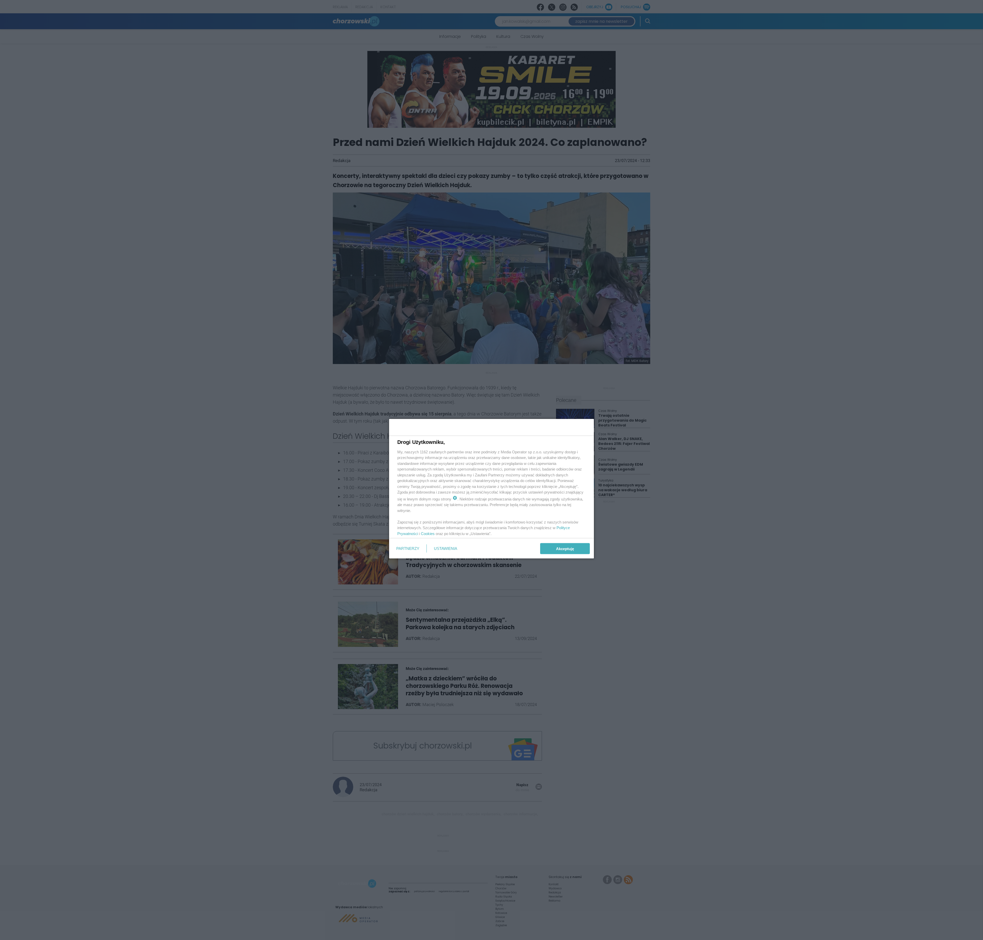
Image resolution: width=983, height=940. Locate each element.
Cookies (428, 533)
